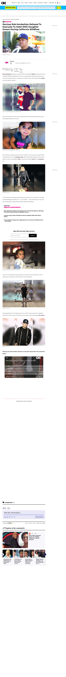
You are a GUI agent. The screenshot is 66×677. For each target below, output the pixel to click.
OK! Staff (12, 61)
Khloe (43, 78)
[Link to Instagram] (58, 2)
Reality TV (14, 2)
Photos (8, 19)
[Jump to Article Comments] (3, 69)
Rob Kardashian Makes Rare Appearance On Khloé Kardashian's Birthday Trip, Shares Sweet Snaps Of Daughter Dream (24, 211)
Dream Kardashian (15, 19)
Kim (33, 159)
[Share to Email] (21, 69)
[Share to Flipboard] (16, 69)
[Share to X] (12, 69)
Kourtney (41, 159)
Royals (26, 2)
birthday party (19, 157)
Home (4, 19)
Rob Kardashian (7, 74)
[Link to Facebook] (55, 2)
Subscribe (51, 2)
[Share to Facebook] (7, 69)
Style (22, 2)
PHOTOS (30, 2)
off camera (41, 315)
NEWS (18, 2)
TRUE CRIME (40, 2)
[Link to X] (60, 2)
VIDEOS (35, 2)
